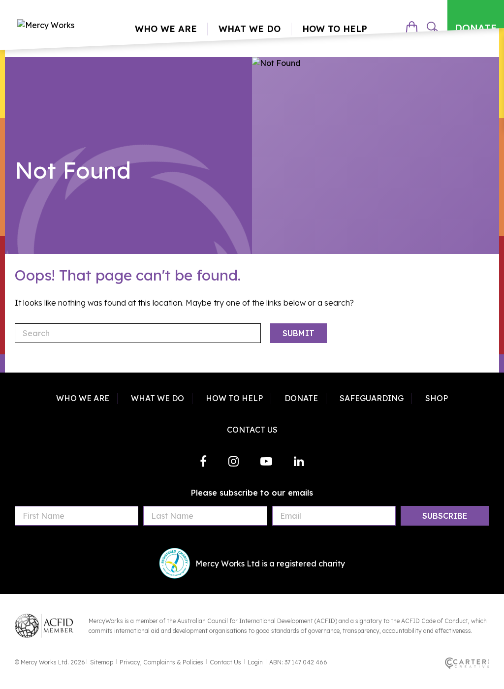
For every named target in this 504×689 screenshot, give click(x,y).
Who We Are (166, 28)
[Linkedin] (299, 461)
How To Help (334, 28)
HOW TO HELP (234, 398)
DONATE (476, 28)
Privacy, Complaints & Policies (161, 662)
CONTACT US (252, 430)
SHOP (436, 398)
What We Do (250, 28)
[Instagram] (233, 461)
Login (255, 662)
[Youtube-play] (266, 461)
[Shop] (411, 27)
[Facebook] (203, 461)
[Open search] (432, 27)
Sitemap (101, 662)
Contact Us (225, 662)
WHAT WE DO (157, 398)
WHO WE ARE (82, 398)
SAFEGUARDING (372, 398)
